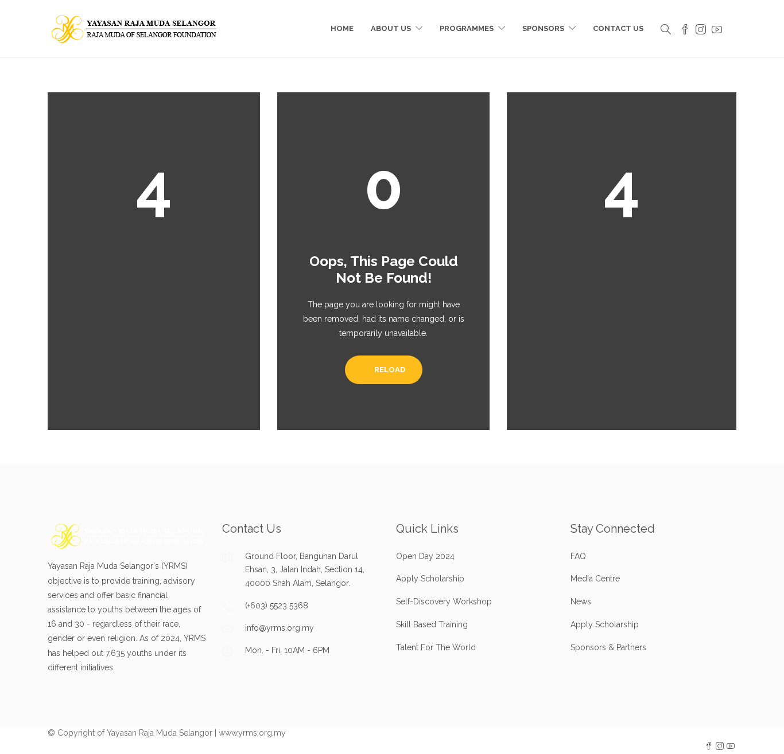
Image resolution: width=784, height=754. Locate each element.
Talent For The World (436, 647)
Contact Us (618, 28)
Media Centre (595, 578)
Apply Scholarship (430, 578)
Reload (388, 369)
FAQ (578, 556)
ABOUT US (391, 28)
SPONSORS (543, 28)
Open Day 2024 (425, 556)
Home (342, 28)
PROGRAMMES (467, 28)
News (580, 601)
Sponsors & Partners (608, 647)
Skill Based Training (432, 624)
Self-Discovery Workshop (444, 601)
